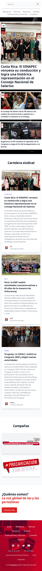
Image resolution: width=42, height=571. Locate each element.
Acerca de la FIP (14, 551)
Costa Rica (8, 194)
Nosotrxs (26, 12)
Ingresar (21, 539)
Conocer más (9, 510)
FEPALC (6, 351)
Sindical (36, 12)
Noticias (17, 12)
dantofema (14, 565)
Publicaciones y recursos (17, 14)
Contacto (33, 14)
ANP (11, 318)
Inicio (9, 527)
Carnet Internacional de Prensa (17, 555)
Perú (6, 279)
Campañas (21, 559)
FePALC (12, 403)
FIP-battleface (29, 551)
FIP (11, 247)
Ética (34, 555)
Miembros (7, 12)
